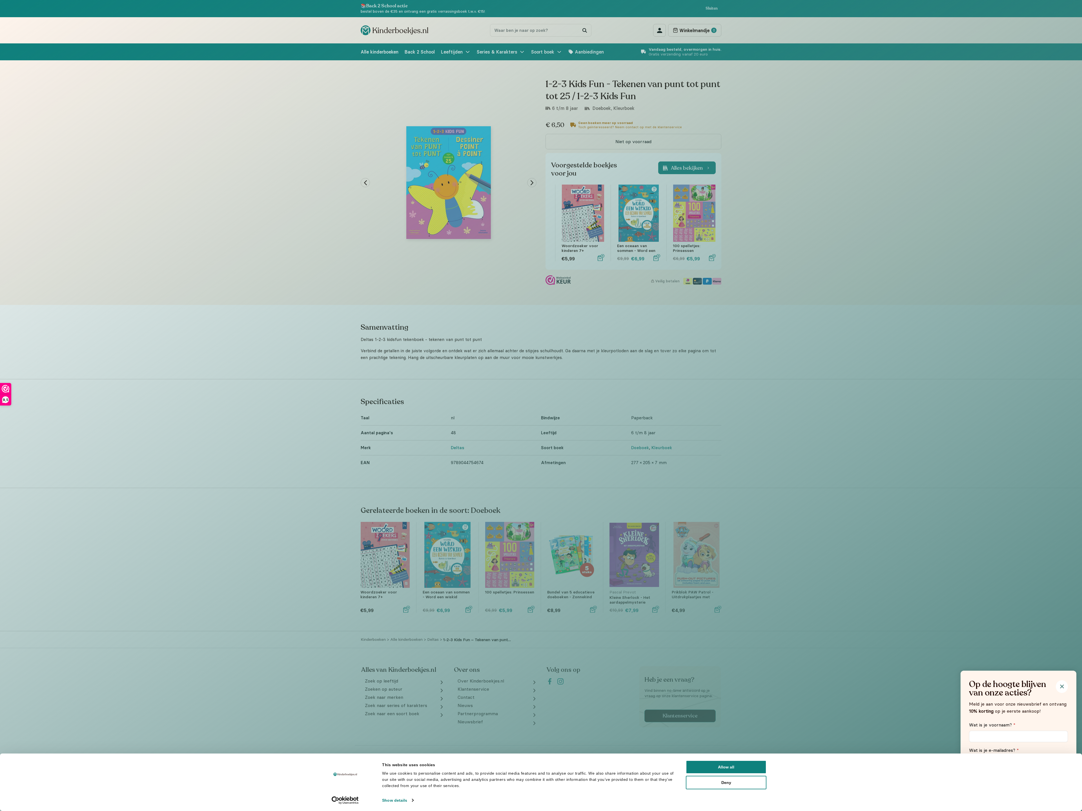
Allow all (726, 767)
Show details (394, 800)
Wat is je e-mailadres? (994, 750)
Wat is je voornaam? (992, 725)
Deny (726, 782)
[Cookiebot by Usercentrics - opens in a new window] (345, 800)
